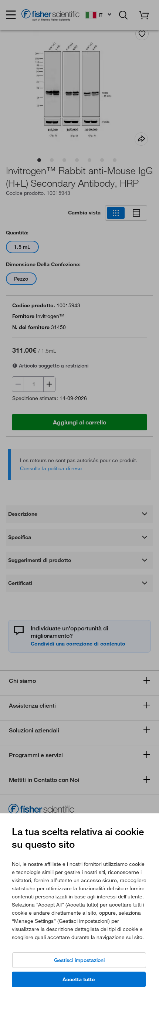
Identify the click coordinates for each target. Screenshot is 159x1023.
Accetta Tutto (78, 979)
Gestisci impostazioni (79, 960)
